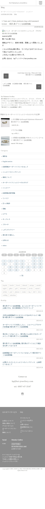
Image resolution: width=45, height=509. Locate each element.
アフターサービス (8, 426)
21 (28, 267)
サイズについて (25, 418)
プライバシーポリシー (26, 431)
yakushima (13, 295)
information (23, 288)
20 (22, 267)
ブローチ (6, 224)
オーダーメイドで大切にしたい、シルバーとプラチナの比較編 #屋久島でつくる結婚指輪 (22, 326)
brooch (18, 285)
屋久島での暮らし (9, 235)
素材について (7, 177)
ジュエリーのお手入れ (26, 421)
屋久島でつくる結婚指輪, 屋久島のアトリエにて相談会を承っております (22, 344)
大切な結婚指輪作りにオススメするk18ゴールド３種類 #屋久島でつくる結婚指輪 (22, 316)
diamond (24, 285)
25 (10, 270)
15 (34, 264)
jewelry (31, 288)
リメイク (6, 198)
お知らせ (6, 240)
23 (40, 267)
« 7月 (21, 276)
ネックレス (6, 219)
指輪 (4, 209)
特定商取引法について (26, 427)
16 (40, 264)
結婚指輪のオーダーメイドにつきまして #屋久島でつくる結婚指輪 (22, 354)
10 (4, 264)
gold (16, 288)
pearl (11, 292)
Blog (2, 7)
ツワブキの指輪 (16, 130)
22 (34, 267)
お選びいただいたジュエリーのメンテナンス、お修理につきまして (22, 363)
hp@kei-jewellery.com (22, 381)
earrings (32, 285)
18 (10, 267)
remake (24, 292)
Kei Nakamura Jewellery (18, 3)
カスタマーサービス (9, 412)
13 (22, 264)
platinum (17, 292)
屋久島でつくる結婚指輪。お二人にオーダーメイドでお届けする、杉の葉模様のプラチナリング (22, 307)
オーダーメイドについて (9, 429)
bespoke (5, 285)
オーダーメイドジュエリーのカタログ (15, 182)
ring (29, 292)
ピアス (5, 214)
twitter (4, 443)
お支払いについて (8, 421)
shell (34, 292)
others (4, 245)
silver (39, 292)
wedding (5, 295)
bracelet (12, 285)
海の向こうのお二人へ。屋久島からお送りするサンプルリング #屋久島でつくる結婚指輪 (22, 335)
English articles (7, 161)
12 (16, 264)
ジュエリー (6, 188)
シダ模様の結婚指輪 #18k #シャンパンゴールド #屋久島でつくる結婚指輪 (27, 139)
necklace (5, 292)
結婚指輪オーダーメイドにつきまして (15, 167)
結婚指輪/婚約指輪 (9, 193)
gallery (11, 288)
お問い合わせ (24, 424)
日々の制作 (6, 203)
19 (16, 267)
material (37, 288)
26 (16, 270)
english (5, 288)
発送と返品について (8, 423)
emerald (38, 285)
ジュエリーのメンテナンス (12, 172)
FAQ (21, 412)
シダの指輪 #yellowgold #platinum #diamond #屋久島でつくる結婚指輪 (27, 121)
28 (28, 270)
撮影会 (5, 156)
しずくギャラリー (9, 230)
